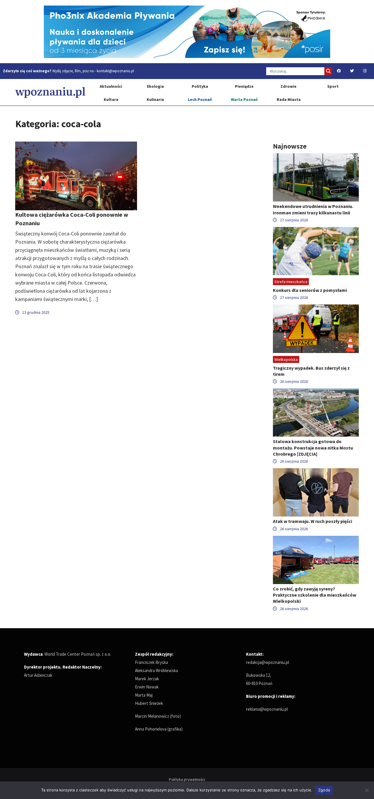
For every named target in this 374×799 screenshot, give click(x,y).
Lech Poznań (200, 99)
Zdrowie (288, 86)
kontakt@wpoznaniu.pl (115, 70)
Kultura (111, 99)
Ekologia (155, 86)
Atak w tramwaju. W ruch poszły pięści (312, 521)
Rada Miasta (289, 99)
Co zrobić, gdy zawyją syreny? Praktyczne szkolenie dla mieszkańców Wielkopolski (314, 595)
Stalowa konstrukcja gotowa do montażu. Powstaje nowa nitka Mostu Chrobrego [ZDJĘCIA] (313, 447)
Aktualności (111, 86)
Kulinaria (155, 99)
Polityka (200, 86)
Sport (333, 86)
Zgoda (324, 790)
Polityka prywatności (187, 779)
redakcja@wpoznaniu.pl (267, 662)
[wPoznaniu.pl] (50, 92)
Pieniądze (244, 86)
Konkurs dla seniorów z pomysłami (310, 290)
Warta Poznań (244, 99)
